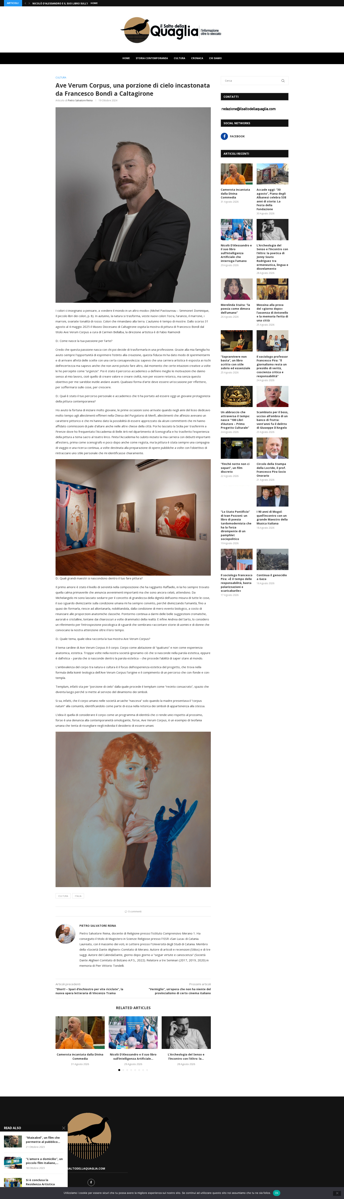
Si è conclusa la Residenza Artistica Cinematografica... (40, 1184)
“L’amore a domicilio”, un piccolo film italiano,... (44, 1161)
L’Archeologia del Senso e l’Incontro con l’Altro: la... (186, 1056)
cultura (63, 895)
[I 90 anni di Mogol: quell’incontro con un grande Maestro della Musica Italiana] (272, 496)
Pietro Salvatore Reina (80, 100)
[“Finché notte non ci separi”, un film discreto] (237, 448)
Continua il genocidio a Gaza (272, 577)
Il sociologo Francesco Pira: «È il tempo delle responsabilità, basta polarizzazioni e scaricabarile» (236, 583)
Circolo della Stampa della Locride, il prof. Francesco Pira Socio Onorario (271, 469)
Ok (277, 1192)
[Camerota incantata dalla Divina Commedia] (80, 1032)
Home (94, 3)
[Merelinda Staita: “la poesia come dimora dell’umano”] (237, 289)
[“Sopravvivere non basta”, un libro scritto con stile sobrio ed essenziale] (237, 340)
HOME (126, 58)
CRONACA (197, 58)
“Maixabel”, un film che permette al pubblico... (43, 1139)
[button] (25, 3)
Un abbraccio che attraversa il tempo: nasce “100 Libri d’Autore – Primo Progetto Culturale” (235, 420)
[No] (337, 1193)
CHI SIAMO (215, 58)
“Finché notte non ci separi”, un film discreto (235, 468)
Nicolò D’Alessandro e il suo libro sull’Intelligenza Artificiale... (133, 1056)
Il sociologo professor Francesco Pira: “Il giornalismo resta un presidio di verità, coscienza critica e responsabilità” (272, 366)
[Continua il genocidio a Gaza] (272, 559)
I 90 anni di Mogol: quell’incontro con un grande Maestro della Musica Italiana (272, 517)
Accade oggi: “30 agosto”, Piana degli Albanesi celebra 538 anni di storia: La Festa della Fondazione (271, 199)
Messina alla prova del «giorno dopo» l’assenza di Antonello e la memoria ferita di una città (272, 312)
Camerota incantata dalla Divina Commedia (80, 1056)
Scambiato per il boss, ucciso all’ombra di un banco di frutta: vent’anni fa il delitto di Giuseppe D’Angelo (272, 420)
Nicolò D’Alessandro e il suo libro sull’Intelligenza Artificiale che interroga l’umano (236, 253)
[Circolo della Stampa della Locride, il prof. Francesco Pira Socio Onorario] (272, 448)
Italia (78, 895)
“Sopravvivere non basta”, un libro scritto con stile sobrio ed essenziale (235, 362)
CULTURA (179, 58)
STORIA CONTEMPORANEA (152, 58)
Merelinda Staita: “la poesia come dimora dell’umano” (235, 308)
